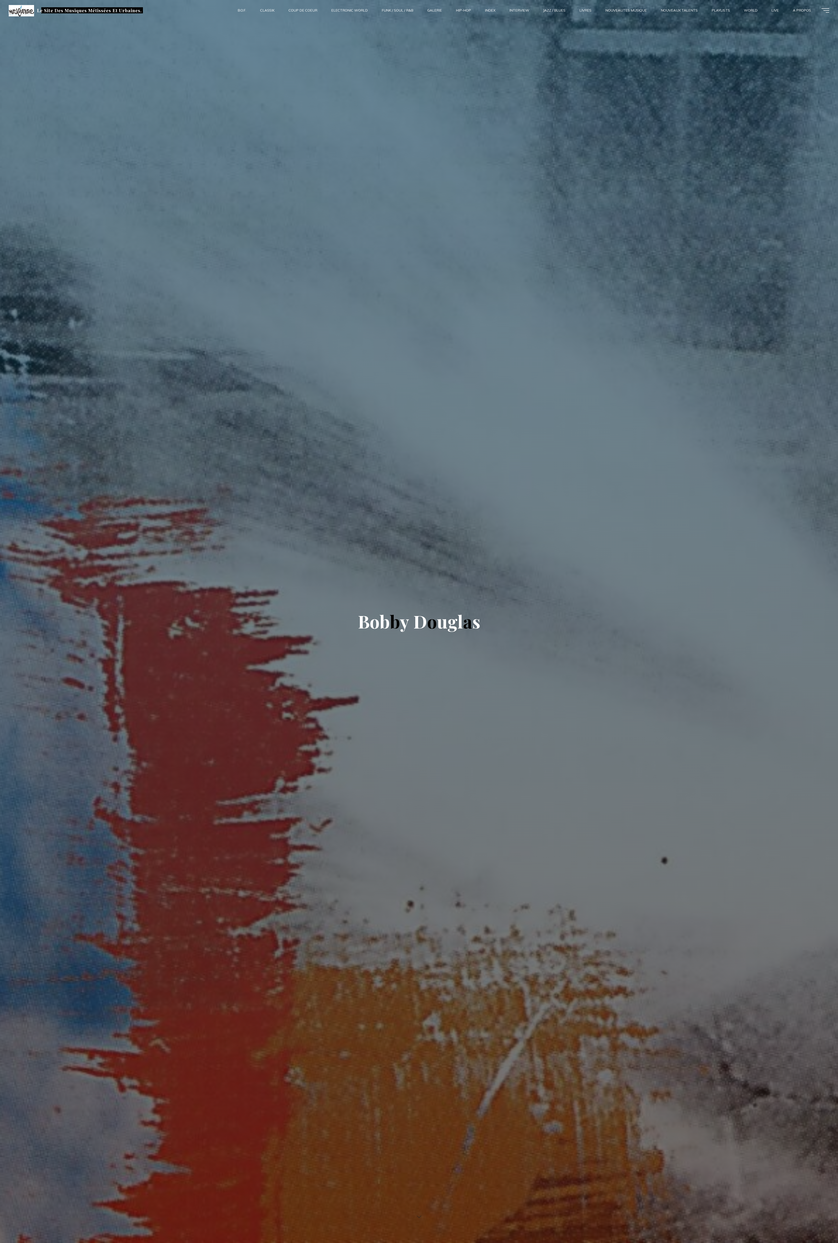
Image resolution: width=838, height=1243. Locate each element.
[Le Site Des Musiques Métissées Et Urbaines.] (21, 10)
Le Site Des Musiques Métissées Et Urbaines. (89, 10)
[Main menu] (825, 10)
